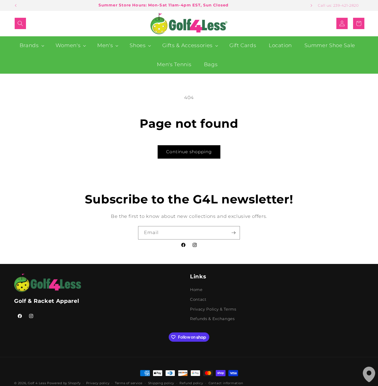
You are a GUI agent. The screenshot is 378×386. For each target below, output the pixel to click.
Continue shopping (189, 151)
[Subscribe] (233, 232)
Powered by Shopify (63, 383)
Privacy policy (98, 383)
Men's (105, 45)
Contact (198, 299)
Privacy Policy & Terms (213, 309)
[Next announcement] (311, 5)
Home (196, 289)
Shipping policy (161, 383)
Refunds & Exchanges (212, 318)
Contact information (226, 383)
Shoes (138, 45)
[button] (20, 23)
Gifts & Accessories (187, 45)
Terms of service (128, 383)
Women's (68, 45)
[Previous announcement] (15, 5)
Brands (29, 45)
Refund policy (191, 383)
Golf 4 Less (37, 383)
